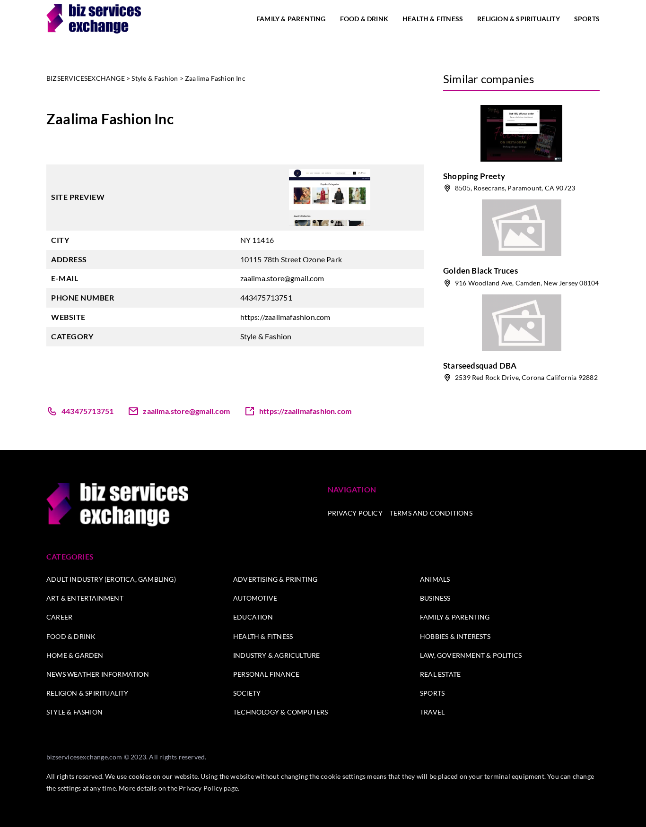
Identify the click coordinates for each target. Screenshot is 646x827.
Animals (435, 579)
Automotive (255, 598)
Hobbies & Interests (455, 636)
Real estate (440, 674)
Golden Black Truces (480, 271)
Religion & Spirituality (518, 19)
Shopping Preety (474, 176)
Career (59, 617)
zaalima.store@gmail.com (282, 278)
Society (247, 693)
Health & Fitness (432, 19)
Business (435, 598)
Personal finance (266, 674)
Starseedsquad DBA (479, 365)
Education (253, 617)
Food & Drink (364, 19)
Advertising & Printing (275, 579)
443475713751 (266, 297)
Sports (587, 19)
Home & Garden (75, 655)
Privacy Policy (355, 513)
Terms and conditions (431, 513)
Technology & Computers (280, 712)
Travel (432, 712)
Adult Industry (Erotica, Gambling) (111, 579)
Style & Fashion (266, 336)
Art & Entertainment (84, 598)
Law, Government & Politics (471, 655)
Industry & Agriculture (276, 655)
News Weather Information (97, 674)
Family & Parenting (291, 19)
